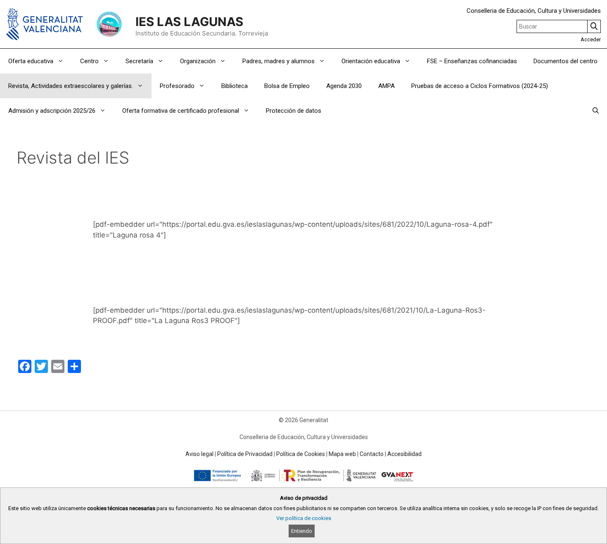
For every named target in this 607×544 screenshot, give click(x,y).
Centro (89, 61)
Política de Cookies (300, 454)
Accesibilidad (404, 454)
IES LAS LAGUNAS (189, 21)
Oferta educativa (30, 61)
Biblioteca (234, 86)
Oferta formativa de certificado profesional (180, 110)
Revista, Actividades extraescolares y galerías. (70, 86)
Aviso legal (199, 454)
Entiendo (301, 531)
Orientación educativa (370, 61)
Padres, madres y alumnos (278, 61)
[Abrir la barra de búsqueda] (595, 110)
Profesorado (177, 86)
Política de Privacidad (245, 454)
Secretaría (139, 61)
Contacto (372, 454)
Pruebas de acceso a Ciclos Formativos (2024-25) (479, 86)
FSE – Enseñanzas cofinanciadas (472, 61)
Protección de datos (293, 110)
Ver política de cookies (303, 518)
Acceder (591, 39)
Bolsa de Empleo (287, 86)
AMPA (386, 86)
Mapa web (342, 454)
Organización (198, 61)
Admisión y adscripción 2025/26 (51, 110)
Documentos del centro (565, 61)
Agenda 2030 (344, 86)
